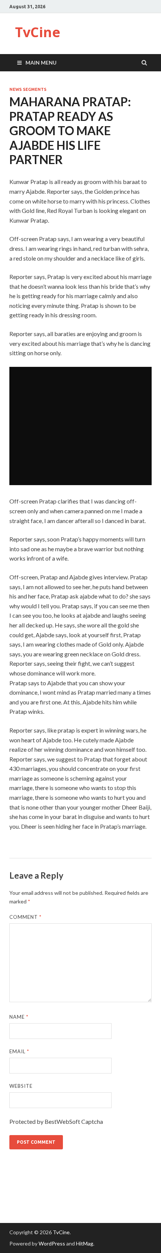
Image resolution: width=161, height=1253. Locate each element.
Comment (25, 917)
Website (21, 1086)
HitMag (84, 1243)
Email (19, 1051)
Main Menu (41, 62)
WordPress (52, 1243)
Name (18, 1017)
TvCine (37, 32)
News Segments (27, 89)
